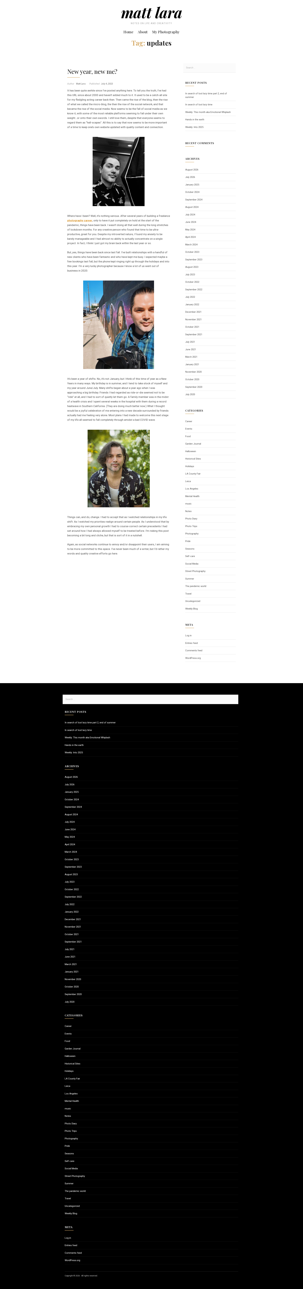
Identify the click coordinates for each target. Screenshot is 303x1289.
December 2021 (193, 312)
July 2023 (190, 274)
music (188, 503)
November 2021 (193, 319)
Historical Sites (193, 458)
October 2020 (192, 379)
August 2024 (191, 207)
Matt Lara (151, 12)
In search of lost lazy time (198, 104)
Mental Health (192, 496)
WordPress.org (193, 658)
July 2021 (190, 341)
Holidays (189, 466)
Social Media (191, 563)
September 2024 (193, 199)
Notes (188, 511)
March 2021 (191, 356)
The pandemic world (195, 586)
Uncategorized (192, 601)
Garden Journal (193, 443)
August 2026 (191, 169)
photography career (79, 220)
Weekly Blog (191, 608)
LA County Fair (193, 473)
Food (188, 436)
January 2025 (192, 184)
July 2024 (190, 214)
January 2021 (192, 364)
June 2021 (190, 349)
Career (188, 421)
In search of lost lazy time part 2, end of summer (90, 722)
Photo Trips (191, 526)
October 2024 (192, 192)
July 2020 (190, 394)
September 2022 (193, 289)
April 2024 (190, 237)
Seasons (189, 548)
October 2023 (192, 252)
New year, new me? (92, 71)
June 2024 (190, 222)
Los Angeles (191, 488)
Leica (188, 481)
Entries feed (191, 643)
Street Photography (195, 571)
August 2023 (191, 267)
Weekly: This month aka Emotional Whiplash (208, 112)
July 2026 (190, 177)
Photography (192, 533)
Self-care (190, 556)
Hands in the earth (194, 119)
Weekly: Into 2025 (194, 127)
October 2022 (192, 282)
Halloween (190, 451)
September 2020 (193, 387)
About (143, 31)
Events (188, 428)
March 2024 (191, 244)
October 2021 (192, 326)
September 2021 (193, 334)
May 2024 (190, 229)
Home (128, 31)
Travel (188, 593)
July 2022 (190, 297)
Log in (188, 635)
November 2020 (193, 371)
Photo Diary (191, 518)
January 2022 (192, 304)
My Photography (166, 31)
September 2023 (193, 259)
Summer (189, 578)
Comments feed (193, 650)
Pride (187, 541)
